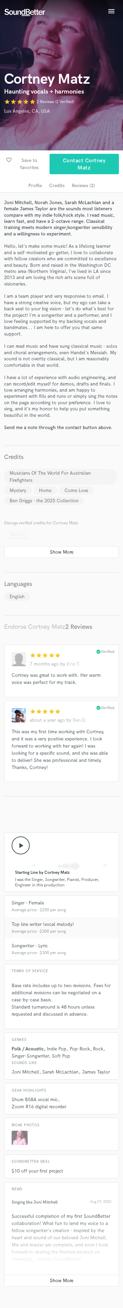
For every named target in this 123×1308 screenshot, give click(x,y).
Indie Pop (56, 1049)
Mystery (18, 490)
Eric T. (73, 664)
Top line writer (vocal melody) (43, 924)
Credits (57, 186)
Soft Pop (61, 1056)
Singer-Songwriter (30, 1056)
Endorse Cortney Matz (34, 627)
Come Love (76, 490)
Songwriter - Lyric (30, 946)
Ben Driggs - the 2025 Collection (44, 501)
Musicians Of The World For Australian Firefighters (50, 476)
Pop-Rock (80, 1049)
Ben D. (79, 720)
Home (45, 490)
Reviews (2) (83, 186)
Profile (35, 186)
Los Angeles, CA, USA (27, 111)
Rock (98, 1049)
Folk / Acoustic (28, 1049)
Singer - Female (28, 903)
